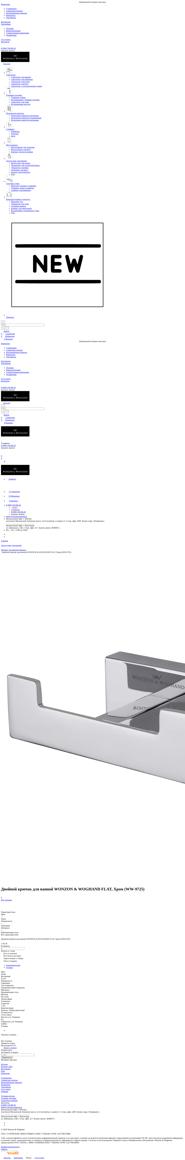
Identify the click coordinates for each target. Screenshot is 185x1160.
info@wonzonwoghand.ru (16, 516)
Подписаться (7, 1057)
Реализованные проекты (16, 13)
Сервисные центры (14, 11)
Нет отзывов (6, 900)
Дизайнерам (11, 35)
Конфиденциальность (10, 1147)
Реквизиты (10, 15)
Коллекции (6, 1069)
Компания (5, 1073)
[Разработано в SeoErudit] (10, 1155)
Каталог (4, 1064)
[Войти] (2, 453)
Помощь (4, 1091)
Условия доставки (8, 1098)
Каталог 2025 (6, 1067)
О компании (11, 9)
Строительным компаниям (17, 33)
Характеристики (13, 965)
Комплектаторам (13, 31)
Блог (3, 1071)
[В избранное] (2, 902)
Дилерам (10, 28)
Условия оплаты (8, 1096)
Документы (11, 18)
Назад (14, 507)
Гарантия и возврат (9, 1101)
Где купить (5, 1089)
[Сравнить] (2, 905)
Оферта (4, 1149)
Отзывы (9, 967)
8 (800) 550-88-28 (8, 48)
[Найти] (7, 328)
